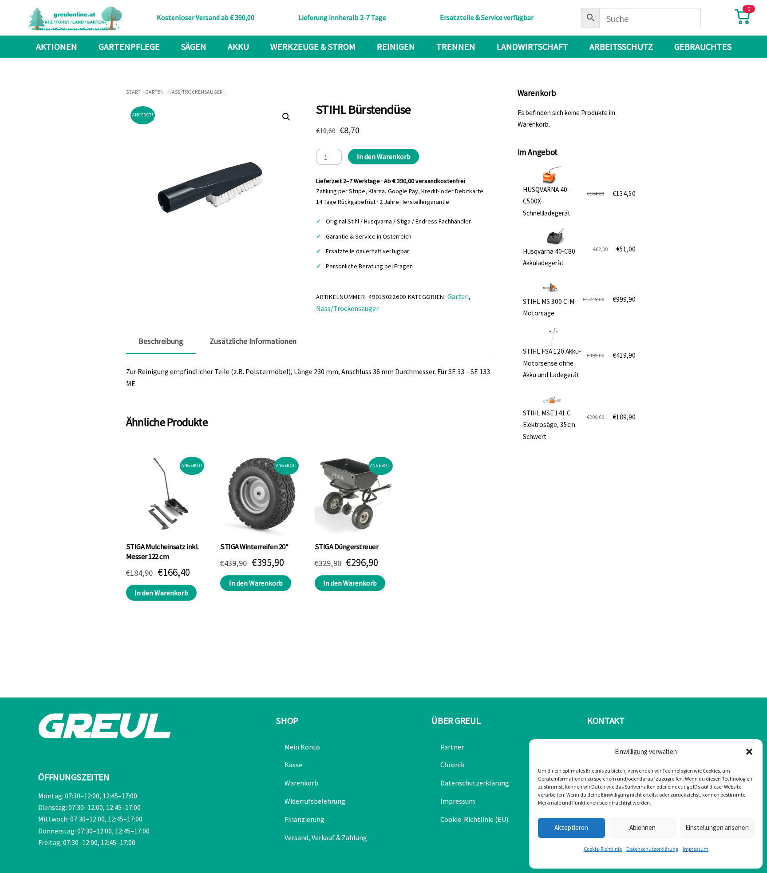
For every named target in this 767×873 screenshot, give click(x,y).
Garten (154, 91)
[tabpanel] (309, 377)
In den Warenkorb (384, 156)
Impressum (695, 848)
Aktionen (56, 46)
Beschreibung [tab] (160, 341)
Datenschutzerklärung (652, 848)
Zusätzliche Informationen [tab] (253, 341)
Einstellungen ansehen (717, 827)
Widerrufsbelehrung (315, 801)
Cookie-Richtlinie (603, 848)
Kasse (293, 764)
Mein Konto (302, 746)
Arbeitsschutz (621, 46)
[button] (749, 751)
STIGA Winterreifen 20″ (254, 546)
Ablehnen (642, 827)
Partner (452, 746)
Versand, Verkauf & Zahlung (326, 837)
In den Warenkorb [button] (161, 592)
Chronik (452, 764)
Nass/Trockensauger (195, 91)
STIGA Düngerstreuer (346, 546)
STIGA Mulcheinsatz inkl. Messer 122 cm (162, 551)
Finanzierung (304, 819)
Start (133, 91)
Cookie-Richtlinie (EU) (474, 819)
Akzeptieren (571, 827)
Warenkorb (301, 782)
